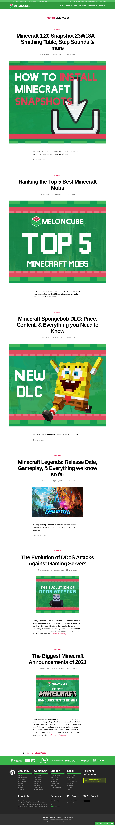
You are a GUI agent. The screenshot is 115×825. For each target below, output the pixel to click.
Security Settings (38, 787)
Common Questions (22, 777)
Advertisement (70, 802)
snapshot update (40, 160)
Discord (44, 1)
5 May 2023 (58, 54)
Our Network (21, 787)
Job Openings (21, 789)
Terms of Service (71, 775)
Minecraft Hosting (55, 800)
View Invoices (37, 783)
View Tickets (37, 785)
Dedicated (82, 6)
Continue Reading (59, 634)
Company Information (72, 781)
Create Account (37, 775)
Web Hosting (92, 6)
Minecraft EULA (70, 783)
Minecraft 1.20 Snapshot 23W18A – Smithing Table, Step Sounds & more (57, 42)
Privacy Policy (70, 777)
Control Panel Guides (72, 800)
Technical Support (55, 781)
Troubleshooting (54, 779)
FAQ (29, 1)
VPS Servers (55, 806)
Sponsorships (37, 1)
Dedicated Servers (55, 802)
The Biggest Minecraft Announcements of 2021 (57, 659)
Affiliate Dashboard (38, 789)
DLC (36, 440)
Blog (17, 1)
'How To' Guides (54, 777)
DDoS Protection (22, 781)
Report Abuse (70, 785)
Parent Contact (70, 787)
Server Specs (21, 785)
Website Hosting (54, 804)
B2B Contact (54, 785)
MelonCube (47, 54)
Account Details (38, 779)
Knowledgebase (75, 1)
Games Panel (101, 1)
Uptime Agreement (71, 779)
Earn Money (23, 1)
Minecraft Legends (40, 535)
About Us (102, 6)
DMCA (68, 789)
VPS (75, 6)
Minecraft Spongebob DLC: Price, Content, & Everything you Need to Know (57, 325)
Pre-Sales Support (55, 783)
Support (84, 1)
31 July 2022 (58, 337)
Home (61, 6)
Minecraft (68, 6)
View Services (37, 781)
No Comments (71, 54)
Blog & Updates (21, 779)
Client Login (92, 1)
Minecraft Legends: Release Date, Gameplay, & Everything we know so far (57, 468)
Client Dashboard (38, 777)
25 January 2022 (59, 668)
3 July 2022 (58, 481)
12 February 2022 (59, 570)
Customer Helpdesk (55, 775)
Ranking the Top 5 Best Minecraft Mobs (57, 185)
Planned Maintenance (56, 787)
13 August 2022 (58, 194)
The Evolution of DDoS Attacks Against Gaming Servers (57, 560)
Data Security (21, 783)
